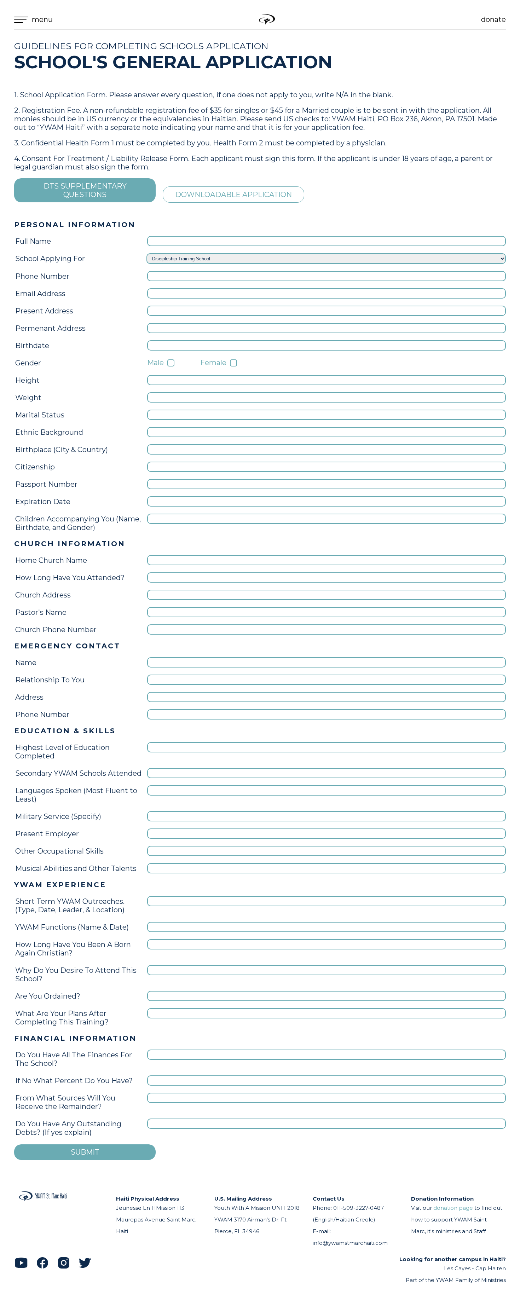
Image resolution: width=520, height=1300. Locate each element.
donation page (453, 1207)
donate (493, 19)
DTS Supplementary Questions (85, 190)
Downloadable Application (233, 194)
